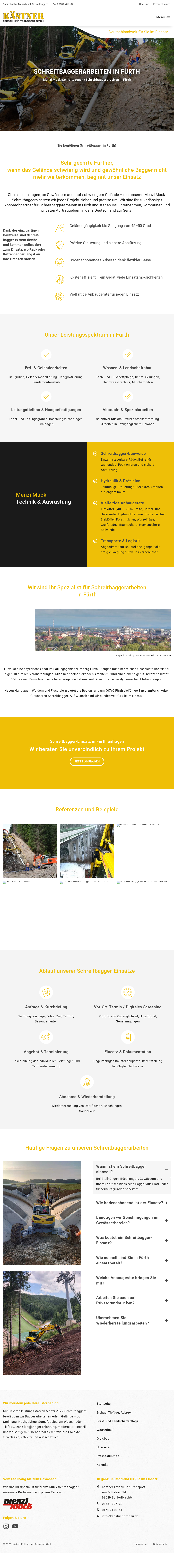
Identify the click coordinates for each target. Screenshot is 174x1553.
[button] (162, 17)
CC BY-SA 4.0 (163, 655)
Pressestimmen (161, 4)
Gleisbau (103, 1438)
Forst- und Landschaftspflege (117, 1421)
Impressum (140, 1544)
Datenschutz (160, 1544)
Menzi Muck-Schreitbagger (63, 79)
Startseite (104, 1403)
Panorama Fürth (145, 655)
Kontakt (102, 1465)
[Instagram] (6, 1526)
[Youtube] (15, 1526)
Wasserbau (105, 1430)
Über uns (144, 4)
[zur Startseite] (23, 17)
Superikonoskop (125, 655)
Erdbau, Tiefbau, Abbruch (115, 1412)
